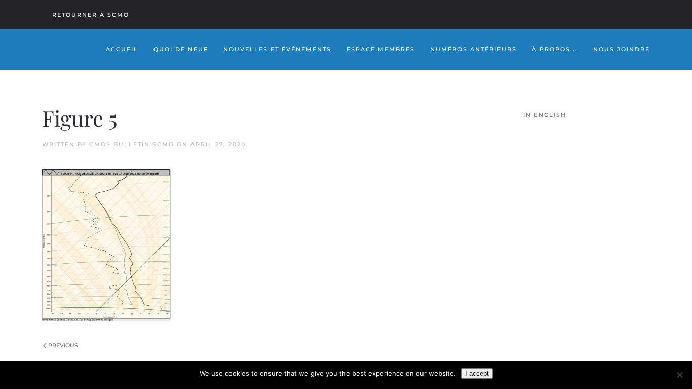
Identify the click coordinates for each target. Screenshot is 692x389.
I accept (477, 373)
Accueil (122, 49)
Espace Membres (381, 49)
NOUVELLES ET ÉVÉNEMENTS (277, 49)
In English (544, 115)
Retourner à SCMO (90, 14)
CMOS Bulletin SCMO (131, 144)
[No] (679, 375)
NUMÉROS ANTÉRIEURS (473, 49)
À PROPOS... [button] (555, 49)
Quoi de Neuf (180, 49)
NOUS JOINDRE (621, 49)
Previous (63, 345)
